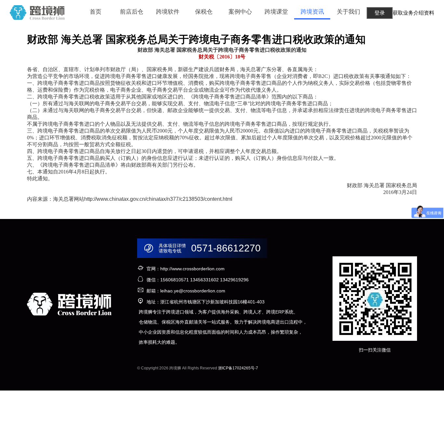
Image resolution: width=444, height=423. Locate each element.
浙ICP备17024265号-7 (238, 368)
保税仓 (204, 11)
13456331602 (204, 279)
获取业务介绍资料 (413, 13)
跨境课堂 (276, 11)
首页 (95, 11)
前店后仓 (131, 11)
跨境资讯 (312, 11)
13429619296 (234, 279)
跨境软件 (167, 11)
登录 (379, 13)
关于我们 (348, 11)
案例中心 (240, 11)
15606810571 (174, 279)
